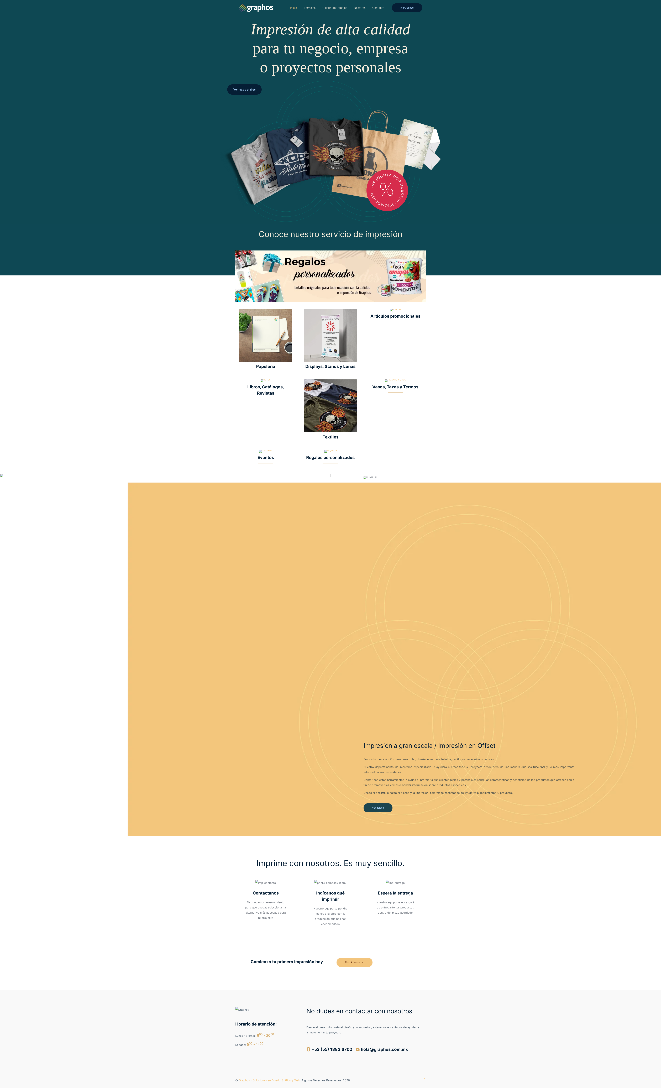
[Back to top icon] (424, 1078)
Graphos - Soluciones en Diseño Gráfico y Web (269, 1080)
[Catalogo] (256, 7)
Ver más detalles (244, 89)
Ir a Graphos (407, 7)
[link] (330, 276)
